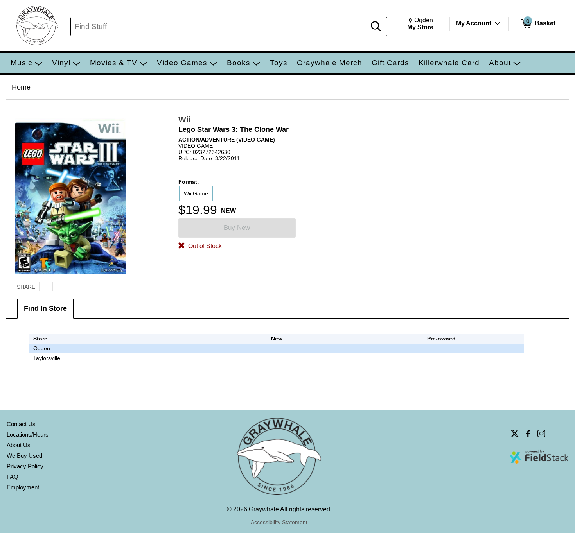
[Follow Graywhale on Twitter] (515, 433)
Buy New (237, 227)
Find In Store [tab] (45, 308)
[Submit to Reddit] (72, 286)
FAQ (12, 476)
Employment (23, 487)
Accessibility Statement (279, 522)
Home (21, 87)
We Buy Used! (25, 455)
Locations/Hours (28, 434)
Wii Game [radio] (196, 193)
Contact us (21, 424)
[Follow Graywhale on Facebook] (528, 433)
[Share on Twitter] (46, 286)
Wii (184, 119)
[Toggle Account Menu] (497, 23)
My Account (473, 23)
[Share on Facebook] (59, 286)
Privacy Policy (25, 466)
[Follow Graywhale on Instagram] (541, 433)
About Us (19, 445)
